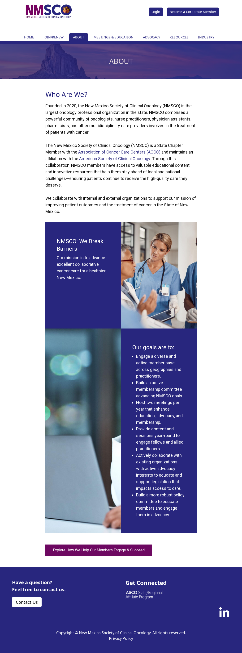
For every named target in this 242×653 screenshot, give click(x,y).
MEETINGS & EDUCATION (114, 37)
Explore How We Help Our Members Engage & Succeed (99, 550)
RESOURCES (179, 37)
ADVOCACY (151, 37)
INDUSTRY (206, 37)
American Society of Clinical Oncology (114, 158)
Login (155, 11)
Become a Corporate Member (193, 11)
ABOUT (78, 37)
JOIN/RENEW (53, 37)
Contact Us (27, 602)
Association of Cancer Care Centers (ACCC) (119, 152)
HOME (29, 37)
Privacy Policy (121, 638)
